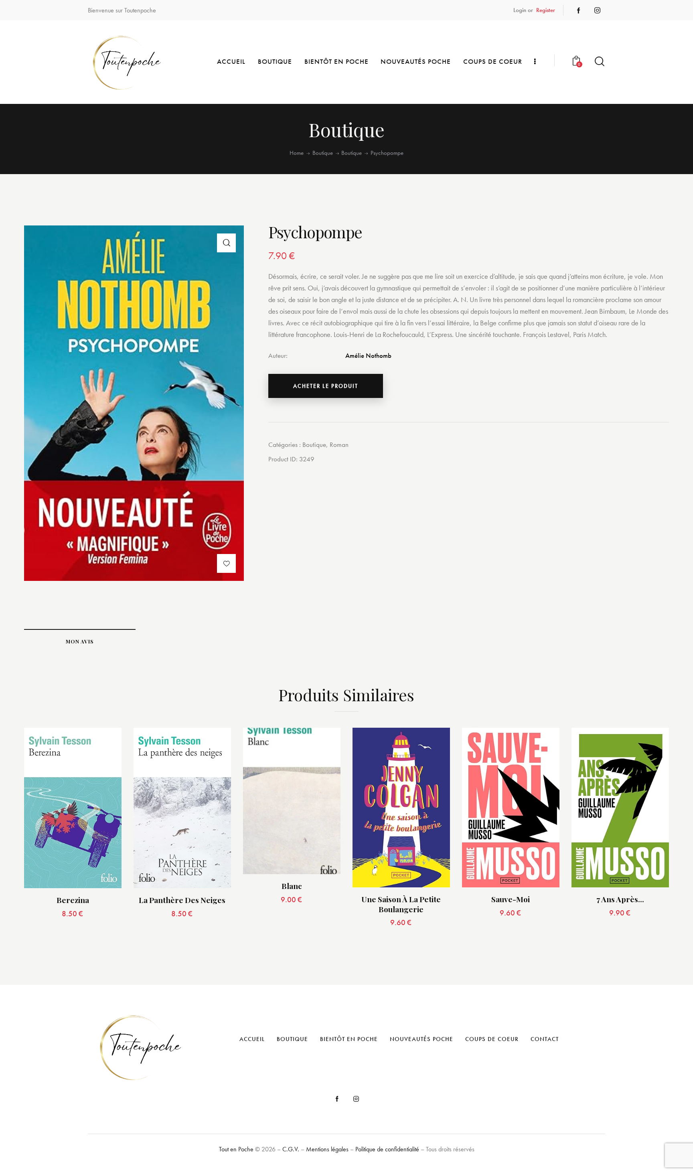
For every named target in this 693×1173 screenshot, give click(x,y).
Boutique (322, 153)
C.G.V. (290, 1149)
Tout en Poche (236, 1149)
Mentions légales (327, 1149)
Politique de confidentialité (387, 1149)
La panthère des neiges (182, 900)
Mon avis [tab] (80, 641)
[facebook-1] (578, 10)
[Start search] (599, 61)
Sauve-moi (510, 899)
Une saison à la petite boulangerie (401, 904)
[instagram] (597, 10)
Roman (339, 444)
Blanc (292, 886)
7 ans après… (620, 899)
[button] (226, 242)
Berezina (73, 900)
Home (297, 153)
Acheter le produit (325, 386)
